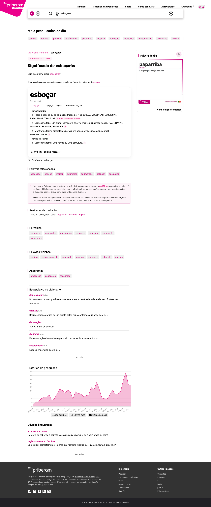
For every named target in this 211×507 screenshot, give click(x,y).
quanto (45, 38)
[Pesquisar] (50, 13)
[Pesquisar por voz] (57, 13)
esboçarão (107, 233)
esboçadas (50, 233)
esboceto (106, 257)
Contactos (161, 474)
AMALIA (103, 186)
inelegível (129, 38)
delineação (34, 322)
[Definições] (171, 13)
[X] (49, 492)
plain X (160, 488)
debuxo (33, 310)
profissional (72, 38)
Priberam (161, 477)
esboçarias (65, 233)
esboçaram (36, 238)
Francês (73, 214)
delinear (101, 174)
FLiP (159, 481)
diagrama (34, 334)
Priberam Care (163, 491)
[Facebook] (30, 492)
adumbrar (72, 174)
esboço (48, 174)
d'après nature (36, 295)
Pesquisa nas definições (128, 477)
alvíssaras (162, 38)
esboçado (35, 174)
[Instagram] (34, 492)
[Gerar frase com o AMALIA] (65, 126)
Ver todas (79, 454)
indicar (59, 174)
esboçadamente (50, 257)
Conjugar (35, 106)
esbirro (33, 257)
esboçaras (55, 74)
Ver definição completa (169, 109)
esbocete (93, 257)
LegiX (159, 484)
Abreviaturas (168, 6)
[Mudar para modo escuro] (201, 7)
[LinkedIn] (44, 492)
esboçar (80, 257)
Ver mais (79, 357)
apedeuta (114, 38)
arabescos (35, 276)
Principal (81, 6)
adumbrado (87, 174)
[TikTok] (39, 492)
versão (175, 38)
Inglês (82, 214)
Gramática (187, 6)
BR (38, 13)
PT (32, 13)
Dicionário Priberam (38, 52)
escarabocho (35, 345)
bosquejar (114, 174)
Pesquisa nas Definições (105, 6)
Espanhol (62, 214)
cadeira (32, 38)
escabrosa (65, 276)
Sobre (128, 6)
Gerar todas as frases (41, 58)
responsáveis (145, 38)
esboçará (93, 233)
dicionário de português (87, 477)
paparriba (87, 38)
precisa (57, 38)
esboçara (80, 233)
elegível (101, 38)
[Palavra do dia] (179, 54)
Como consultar (146, 6)
